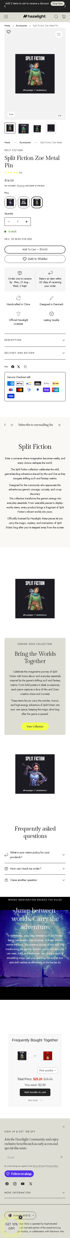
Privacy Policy (52, 1165)
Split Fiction (13, 150)
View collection (35, 726)
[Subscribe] (61, 1157)
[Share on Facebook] (13, 366)
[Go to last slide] (5, 6)
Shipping (20, 185)
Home (7, 25)
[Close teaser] (20, 1217)
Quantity (8, 213)
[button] (6, 16)
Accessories (21, 25)
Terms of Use (38, 1165)
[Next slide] (65, 6)
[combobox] (48, 1070)
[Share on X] (18, 366)
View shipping (33, 8)
